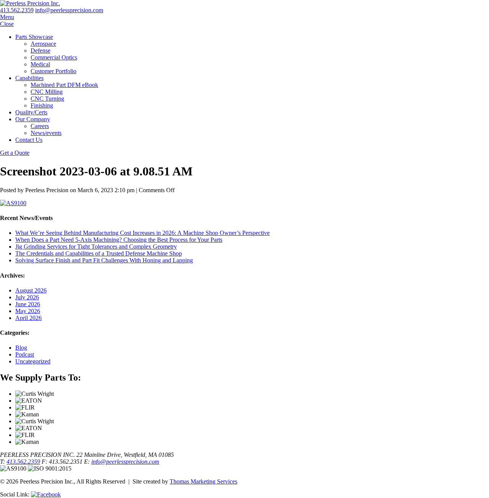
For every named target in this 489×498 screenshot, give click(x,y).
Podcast (24, 354)
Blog (21, 347)
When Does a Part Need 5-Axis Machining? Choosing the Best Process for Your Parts (118, 239)
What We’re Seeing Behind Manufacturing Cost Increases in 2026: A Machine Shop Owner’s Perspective (142, 233)
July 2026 (27, 297)
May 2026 (27, 311)
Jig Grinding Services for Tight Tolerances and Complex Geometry (96, 246)
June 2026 (27, 304)
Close (7, 24)
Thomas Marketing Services (203, 481)
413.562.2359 (17, 10)
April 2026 (28, 318)
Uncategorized (32, 361)
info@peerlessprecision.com (125, 461)
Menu (7, 17)
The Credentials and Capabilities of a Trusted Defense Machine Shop (98, 253)
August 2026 (31, 290)
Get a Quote (14, 152)
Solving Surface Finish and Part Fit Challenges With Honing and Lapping (104, 260)
